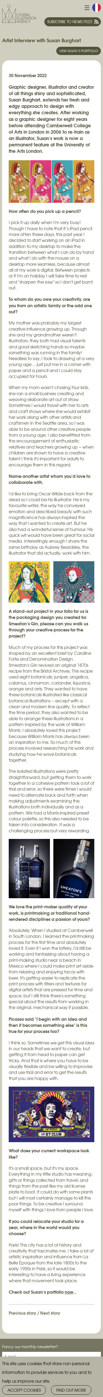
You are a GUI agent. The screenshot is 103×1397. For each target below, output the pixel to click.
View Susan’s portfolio (78, 50)
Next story (50, 1312)
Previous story (22, 1312)
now (69, 1291)
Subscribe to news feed (69, 21)
